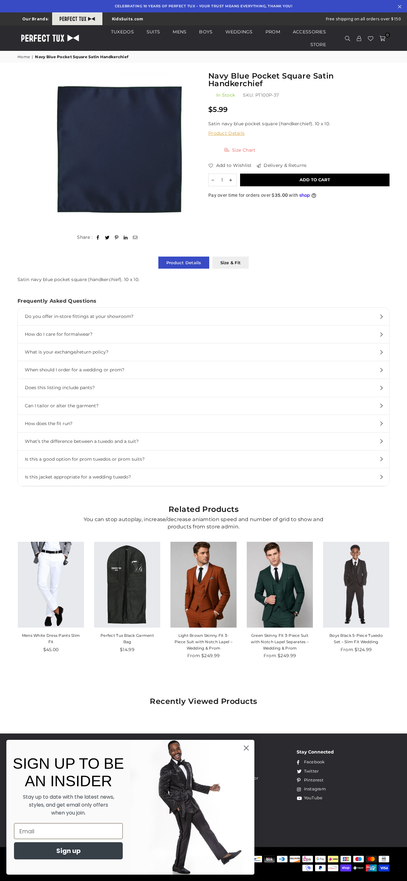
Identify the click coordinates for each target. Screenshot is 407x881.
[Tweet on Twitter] (107, 237)
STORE (318, 44)
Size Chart (243, 150)
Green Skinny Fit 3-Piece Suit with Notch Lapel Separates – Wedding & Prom (280, 641)
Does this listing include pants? (60, 387)
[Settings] (359, 38)
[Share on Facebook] (98, 237)
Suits (153, 32)
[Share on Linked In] (125, 237)
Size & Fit (230, 262)
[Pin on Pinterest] (116, 237)
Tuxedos (122, 32)
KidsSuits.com (127, 19)
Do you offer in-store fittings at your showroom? (79, 316)
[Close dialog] (246, 748)
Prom (273, 32)
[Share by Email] (135, 237)
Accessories (309, 32)
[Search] (347, 38)
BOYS (205, 32)
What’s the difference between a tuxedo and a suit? (82, 441)
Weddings (239, 32)
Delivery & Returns (284, 165)
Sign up (68, 850)
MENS (179, 32)
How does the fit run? (48, 423)
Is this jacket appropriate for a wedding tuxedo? (78, 476)
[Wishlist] (370, 38)
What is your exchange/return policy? (66, 351)
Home (23, 56)
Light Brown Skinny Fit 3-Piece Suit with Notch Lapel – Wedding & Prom (203, 641)
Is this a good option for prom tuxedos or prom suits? (85, 459)
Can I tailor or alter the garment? (62, 405)
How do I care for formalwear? (59, 334)
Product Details (226, 133)
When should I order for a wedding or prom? (74, 369)
